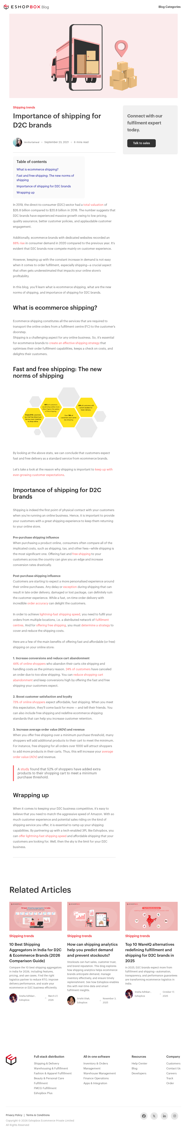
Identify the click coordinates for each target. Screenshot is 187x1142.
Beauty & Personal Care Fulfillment (49, 1081)
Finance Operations (96, 1078)
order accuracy (37, 603)
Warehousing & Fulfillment (51, 1068)
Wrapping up (26, 192)
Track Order (170, 1081)
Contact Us (173, 1068)
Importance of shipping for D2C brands (44, 186)
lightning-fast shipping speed (60, 614)
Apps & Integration (95, 1083)
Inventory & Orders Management (95, 1066)
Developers (139, 1073)
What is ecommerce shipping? (37, 169)
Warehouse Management (99, 1073)
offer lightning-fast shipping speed (42, 836)
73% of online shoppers (29, 702)
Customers (173, 1063)
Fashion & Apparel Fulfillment (53, 1073)
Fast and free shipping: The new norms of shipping (45, 178)
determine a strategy (95, 625)
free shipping (81, 554)
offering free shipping (51, 625)
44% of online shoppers (29, 663)
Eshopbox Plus (43, 1093)
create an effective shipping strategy (74, 343)
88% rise (19, 243)
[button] (169, 7)
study (25, 769)
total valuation (93, 204)
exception (70, 587)
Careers (171, 1073)
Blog (134, 1068)
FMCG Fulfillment (45, 1088)
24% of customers (78, 669)
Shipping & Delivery (46, 1063)
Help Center (139, 1063)
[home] (22, 7)
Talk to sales (141, 143)
